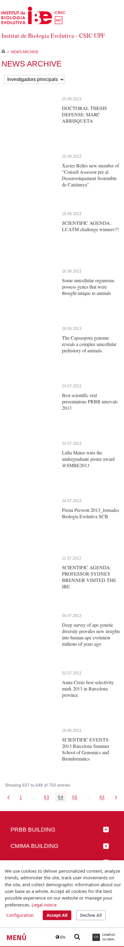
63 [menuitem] (104, 798)
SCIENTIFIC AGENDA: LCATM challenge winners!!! (90, 226)
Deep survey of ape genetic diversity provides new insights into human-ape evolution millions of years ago (91, 634)
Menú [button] (16, 937)
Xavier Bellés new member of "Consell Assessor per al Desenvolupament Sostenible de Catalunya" (90, 175)
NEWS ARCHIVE (25, 52)
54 (62, 798)
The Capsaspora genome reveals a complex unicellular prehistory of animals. (89, 344)
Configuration (20, 915)
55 (76, 798)
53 (48, 798)
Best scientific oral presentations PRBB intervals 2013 (90, 401)
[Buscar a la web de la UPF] (77, 937)
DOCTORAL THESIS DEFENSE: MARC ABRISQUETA (84, 114)
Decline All (91, 915)
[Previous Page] (8, 797)
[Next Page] (115, 797)
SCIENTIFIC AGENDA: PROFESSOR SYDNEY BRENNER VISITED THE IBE (89, 577)
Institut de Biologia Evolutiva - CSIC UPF (53, 35)
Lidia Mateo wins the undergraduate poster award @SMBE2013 (88, 458)
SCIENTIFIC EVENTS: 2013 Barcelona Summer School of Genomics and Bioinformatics (86, 749)
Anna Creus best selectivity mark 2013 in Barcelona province (88, 688)
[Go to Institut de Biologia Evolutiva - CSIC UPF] (33, 15)
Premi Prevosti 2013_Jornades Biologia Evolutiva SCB (90, 513)
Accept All (57, 915)
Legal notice (44, 905)
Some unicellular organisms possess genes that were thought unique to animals (88, 286)
